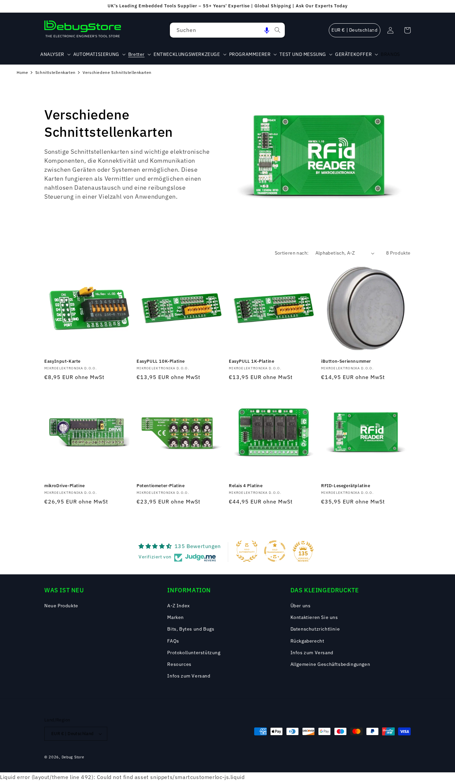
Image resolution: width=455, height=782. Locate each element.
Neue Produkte (61, 606)
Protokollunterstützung (193, 653)
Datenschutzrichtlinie (315, 629)
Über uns (300, 606)
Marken (175, 617)
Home (22, 72)
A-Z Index (178, 606)
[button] (266, 30)
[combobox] (227, 30)
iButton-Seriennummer (346, 361)
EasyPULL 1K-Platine (251, 361)
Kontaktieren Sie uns (314, 617)
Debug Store (73, 757)
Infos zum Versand (188, 676)
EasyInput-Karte (62, 361)
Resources (179, 664)
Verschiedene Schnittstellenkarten (117, 72)
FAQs (173, 641)
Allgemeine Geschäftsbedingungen (330, 664)
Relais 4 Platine (246, 486)
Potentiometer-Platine (161, 486)
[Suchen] (277, 30)
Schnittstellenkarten (55, 72)
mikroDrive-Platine (64, 486)
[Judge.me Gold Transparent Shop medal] (274, 551)
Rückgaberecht (307, 641)
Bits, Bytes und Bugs (190, 629)
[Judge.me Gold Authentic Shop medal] (246, 551)
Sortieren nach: (292, 253)
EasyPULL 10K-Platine (161, 361)
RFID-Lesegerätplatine (345, 486)
